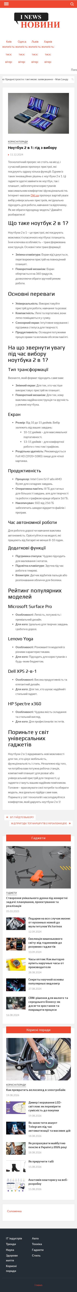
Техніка (37, 1244)
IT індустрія (14, 1238)
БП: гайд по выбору (22, 817)
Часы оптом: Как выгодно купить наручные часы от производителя (46, 963)
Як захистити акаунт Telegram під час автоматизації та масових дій (49, 1126)
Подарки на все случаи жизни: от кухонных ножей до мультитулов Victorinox (49, 922)
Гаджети (11, 893)
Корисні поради (18, 141)
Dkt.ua (35, 195)
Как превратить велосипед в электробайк (35, 1089)
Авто (35, 1238)
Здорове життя (12, 1258)
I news (38, 1285)
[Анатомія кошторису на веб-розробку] (16, 1184)
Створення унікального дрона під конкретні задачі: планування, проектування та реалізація (36, 901)
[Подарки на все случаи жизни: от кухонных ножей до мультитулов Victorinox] (16, 923)
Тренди (11, 1244)
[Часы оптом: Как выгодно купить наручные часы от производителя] (16, 964)
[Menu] (6, 4)
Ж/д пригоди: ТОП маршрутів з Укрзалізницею (39, 823)
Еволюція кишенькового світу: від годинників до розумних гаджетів (45, 942)
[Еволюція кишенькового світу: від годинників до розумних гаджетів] (16, 943)
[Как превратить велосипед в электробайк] (38, 1058)
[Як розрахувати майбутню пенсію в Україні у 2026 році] (16, 1148)
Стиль (36, 1255)
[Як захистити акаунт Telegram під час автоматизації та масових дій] (16, 1127)
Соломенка (14, 1211)
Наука (10, 1249)
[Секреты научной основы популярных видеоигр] (16, 984)
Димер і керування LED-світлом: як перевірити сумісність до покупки (45, 1106)
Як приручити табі (41, 1161)
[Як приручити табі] (16, 1166)
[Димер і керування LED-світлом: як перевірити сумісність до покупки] (16, 1107)
